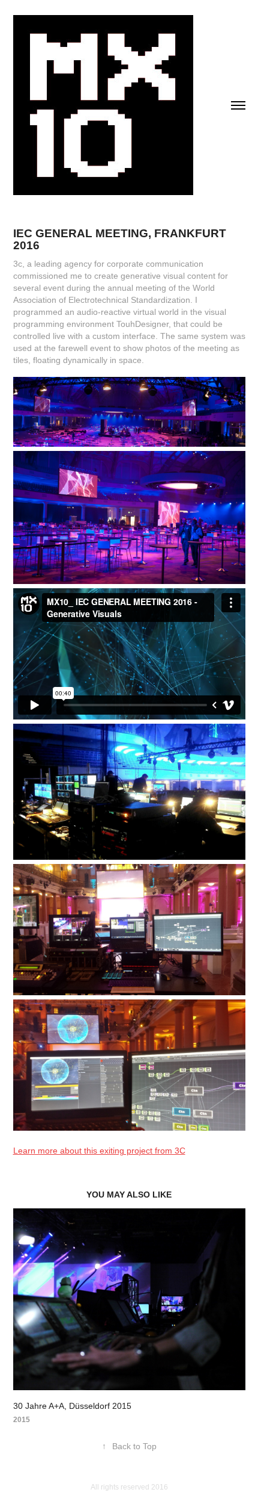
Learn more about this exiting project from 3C (99, 1150)
